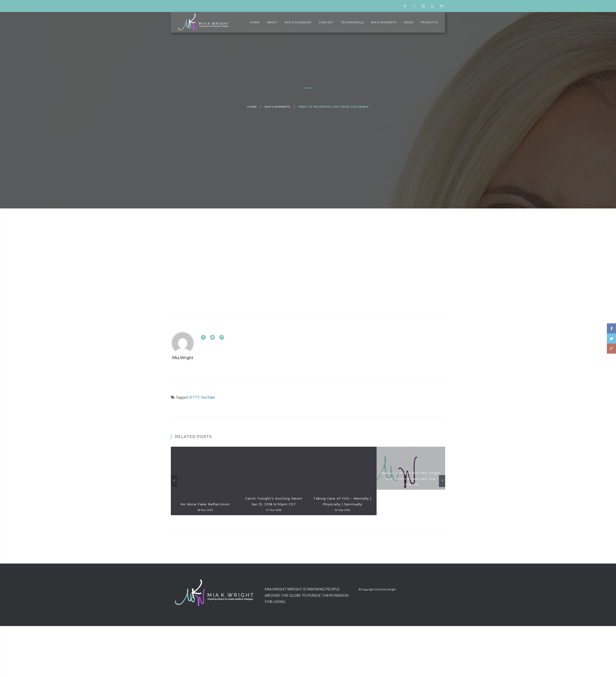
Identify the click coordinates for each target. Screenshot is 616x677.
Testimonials (352, 22)
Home (255, 22)
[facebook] (414, 6)
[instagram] (423, 6)
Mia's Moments (277, 106)
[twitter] (405, 6)
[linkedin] (432, 6)
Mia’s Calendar (298, 22)
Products (429, 22)
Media (409, 22)
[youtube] (441, 6)
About (272, 22)
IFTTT (194, 397)
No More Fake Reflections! (205, 504)
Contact (326, 22)
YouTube (208, 397)
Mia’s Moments (384, 22)
